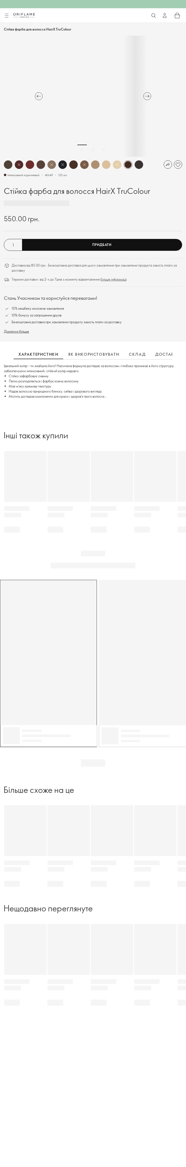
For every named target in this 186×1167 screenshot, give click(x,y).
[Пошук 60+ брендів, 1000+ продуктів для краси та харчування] (153, 15)
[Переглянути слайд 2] (93, 149)
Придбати (102, 244)
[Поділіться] (168, 164)
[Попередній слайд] (39, 96)
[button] (8, 164)
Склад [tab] (137, 354)
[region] (93, 96)
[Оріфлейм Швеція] (24, 15)
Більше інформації (114, 279)
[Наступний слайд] (147, 96)
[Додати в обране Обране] (178, 164)
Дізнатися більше (16, 331)
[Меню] (6, 16)
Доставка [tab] (167, 354)
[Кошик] (177, 15)
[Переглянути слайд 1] (82, 149)
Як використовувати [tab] (93, 354)
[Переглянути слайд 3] (104, 149)
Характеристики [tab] (38, 354)
